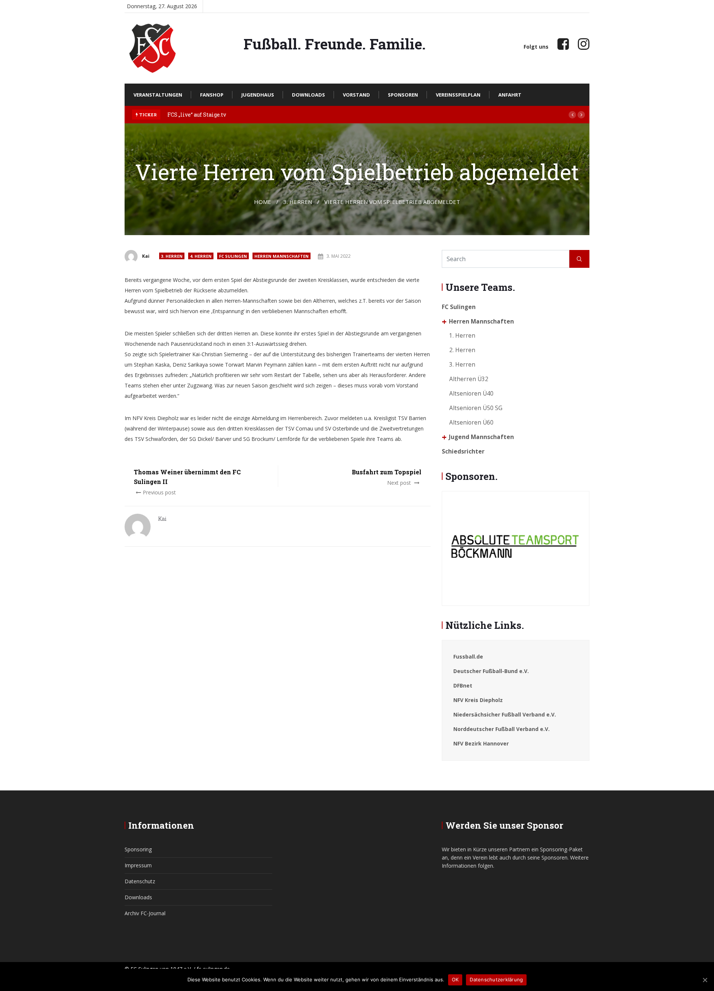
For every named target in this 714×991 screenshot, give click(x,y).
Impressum (138, 865)
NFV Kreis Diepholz (478, 700)
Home (262, 201)
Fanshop (211, 94)
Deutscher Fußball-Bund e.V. (491, 671)
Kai (145, 256)
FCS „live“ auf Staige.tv (196, 114)
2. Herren (462, 350)
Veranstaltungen (158, 94)
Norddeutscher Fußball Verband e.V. (501, 728)
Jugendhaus (257, 94)
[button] (572, 114)
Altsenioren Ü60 (471, 422)
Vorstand (356, 94)
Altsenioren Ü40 (471, 393)
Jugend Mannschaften (481, 437)
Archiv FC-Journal (145, 913)
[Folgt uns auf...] (563, 44)
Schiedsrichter (463, 451)
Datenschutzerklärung (496, 979)
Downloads (308, 94)
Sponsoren (403, 94)
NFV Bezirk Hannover (481, 743)
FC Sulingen (233, 256)
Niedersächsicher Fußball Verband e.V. (504, 714)
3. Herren (172, 256)
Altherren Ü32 (468, 379)
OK (455, 979)
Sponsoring (138, 849)
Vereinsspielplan (458, 94)
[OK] (704, 980)
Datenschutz (140, 881)
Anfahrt (509, 94)
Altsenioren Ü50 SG (475, 408)
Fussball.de (468, 656)
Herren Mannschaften (281, 256)
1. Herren (462, 335)
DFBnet (462, 685)
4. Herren (201, 256)
